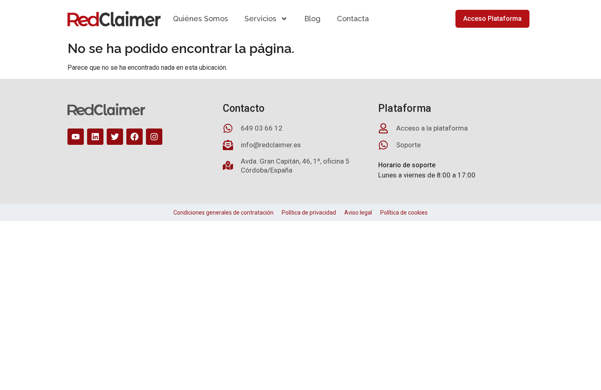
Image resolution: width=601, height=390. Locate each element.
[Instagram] (154, 137)
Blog (312, 18)
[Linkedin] (95, 137)
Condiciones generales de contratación (223, 212)
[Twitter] (115, 137)
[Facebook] (134, 137)
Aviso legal (358, 212)
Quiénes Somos (200, 18)
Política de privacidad (309, 212)
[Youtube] (75, 137)
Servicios (260, 18)
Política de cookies (404, 212)
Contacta (353, 18)
